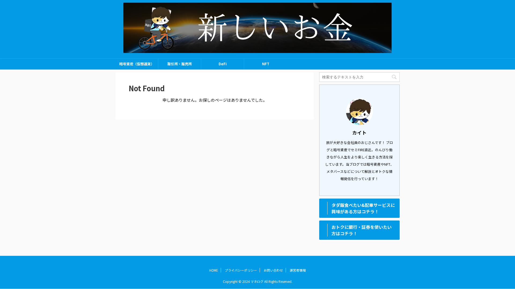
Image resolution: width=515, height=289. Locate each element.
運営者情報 (298, 270)
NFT (265, 63)
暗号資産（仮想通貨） (136, 63)
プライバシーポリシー (241, 270)
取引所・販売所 (179, 63)
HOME (213, 270)
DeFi (223, 63)
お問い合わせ (273, 270)
